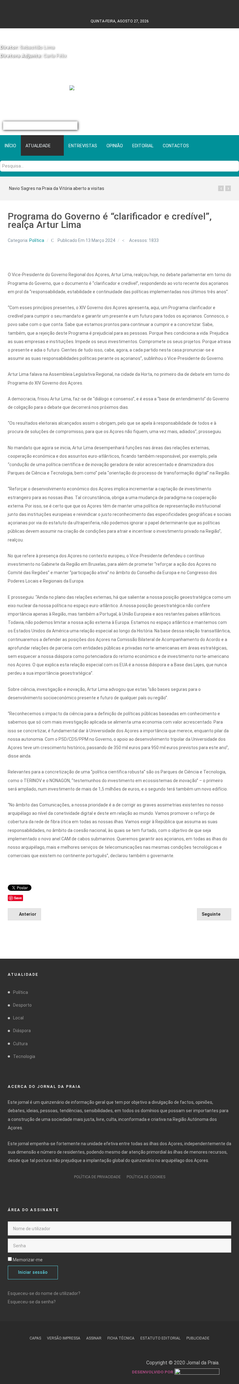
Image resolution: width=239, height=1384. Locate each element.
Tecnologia (24, 1056)
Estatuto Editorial (160, 1338)
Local (18, 1017)
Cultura (20, 1043)
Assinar (93, 1338)
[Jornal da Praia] (119, 91)
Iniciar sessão (33, 1272)
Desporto (22, 1005)
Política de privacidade (97, 1177)
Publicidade (197, 1338)
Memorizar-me (28, 1259)
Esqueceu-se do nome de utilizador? (44, 1293)
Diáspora (22, 1030)
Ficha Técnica (120, 1338)
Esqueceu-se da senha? (32, 1301)
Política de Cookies (146, 1177)
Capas (35, 1338)
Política (36, 240)
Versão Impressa (63, 1338)
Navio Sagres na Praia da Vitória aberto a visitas (56, 188)
